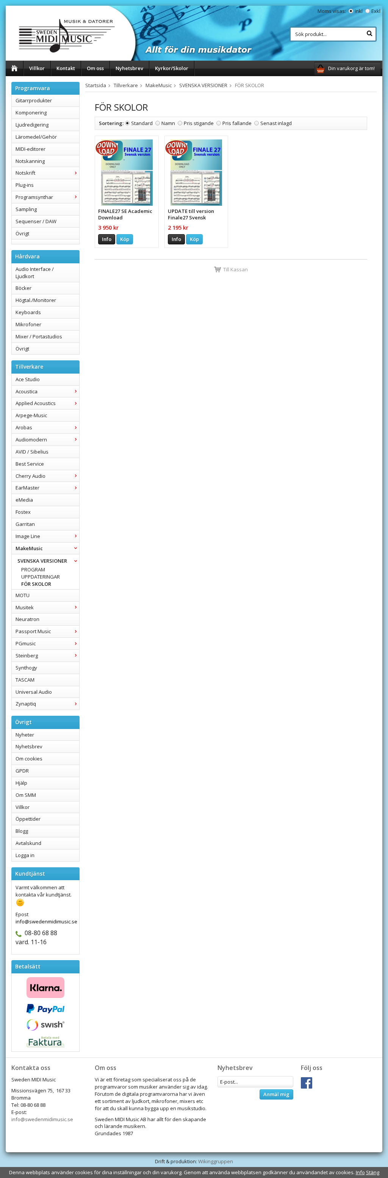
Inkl (359, 11)
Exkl (375, 11)
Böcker (23, 288)
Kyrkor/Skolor (171, 68)
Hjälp (21, 782)
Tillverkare (126, 85)
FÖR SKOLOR (36, 583)
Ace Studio (28, 379)
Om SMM (26, 795)
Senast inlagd (276, 123)
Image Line (28, 536)
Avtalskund (28, 843)
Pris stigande (199, 123)
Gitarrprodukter (34, 100)
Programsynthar (34, 197)
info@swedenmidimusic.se (42, 1119)
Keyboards (28, 312)
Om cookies (29, 758)
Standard (142, 123)
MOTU (23, 595)
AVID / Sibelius (32, 451)
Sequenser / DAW (36, 221)
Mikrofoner (28, 324)
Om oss (95, 68)
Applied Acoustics (36, 403)
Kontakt (65, 68)
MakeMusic (29, 548)
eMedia (24, 499)
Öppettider (28, 818)
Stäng (372, 1172)
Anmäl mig (276, 1094)
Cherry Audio (30, 475)
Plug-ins (25, 184)
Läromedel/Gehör (36, 136)
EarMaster (27, 487)
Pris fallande (237, 123)
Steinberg (27, 655)
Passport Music (33, 631)
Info (106, 239)
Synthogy (26, 667)
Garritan (25, 524)
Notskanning (30, 161)
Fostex (23, 511)
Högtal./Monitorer (36, 300)
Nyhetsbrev (129, 68)
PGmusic (26, 643)
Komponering (31, 112)
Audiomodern (31, 439)
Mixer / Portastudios (39, 336)
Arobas (24, 427)
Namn (168, 123)
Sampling (26, 209)
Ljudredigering (32, 124)
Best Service (30, 463)
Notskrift (25, 172)
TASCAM (25, 679)
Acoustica (27, 391)
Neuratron (27, 619)
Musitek (25, 607)
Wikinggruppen (215, 1161)
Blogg (22, 831)
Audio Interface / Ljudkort (35, 273)
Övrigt (22, 233)
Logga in (25, 855)
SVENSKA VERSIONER (42, 560)
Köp (124, 239)
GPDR (22, 770)
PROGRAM (33, 569)
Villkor (37, 68)
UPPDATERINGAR (40, 576)
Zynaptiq (26, 703)
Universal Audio (34, 691)
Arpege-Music (31, 415)
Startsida (95, 85)
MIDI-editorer (30, 148)
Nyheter (25, 734)
